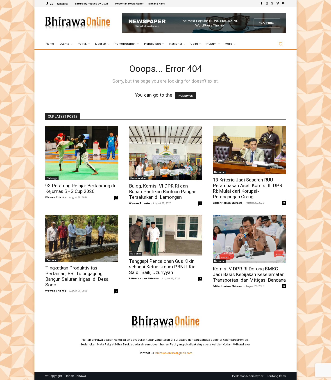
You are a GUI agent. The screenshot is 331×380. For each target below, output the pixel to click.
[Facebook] (261, 3)
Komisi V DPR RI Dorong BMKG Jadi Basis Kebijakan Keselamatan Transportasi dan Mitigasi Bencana (249, 274)
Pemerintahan (138, 178)
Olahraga (52, 178)
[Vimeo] (277, 3)
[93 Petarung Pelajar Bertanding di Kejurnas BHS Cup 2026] (81, 153)
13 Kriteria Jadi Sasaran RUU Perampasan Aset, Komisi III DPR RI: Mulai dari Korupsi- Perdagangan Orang (247, 188)
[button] (280, 44)
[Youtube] (283, 3)
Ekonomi (52, 260)
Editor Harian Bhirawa (228, 202)
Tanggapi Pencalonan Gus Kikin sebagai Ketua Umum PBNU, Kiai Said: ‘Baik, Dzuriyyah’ (163, 266)
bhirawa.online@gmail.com (173, 353)
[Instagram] (267, 3)
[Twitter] (272, 3)
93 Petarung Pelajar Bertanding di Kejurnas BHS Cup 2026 (80, 188)
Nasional (219, 172)
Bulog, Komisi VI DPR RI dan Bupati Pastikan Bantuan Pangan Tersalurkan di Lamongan (162, 191)
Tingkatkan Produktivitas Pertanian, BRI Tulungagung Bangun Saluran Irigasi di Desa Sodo (77, 276)
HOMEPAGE (186, 95)
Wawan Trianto (55, 197)
